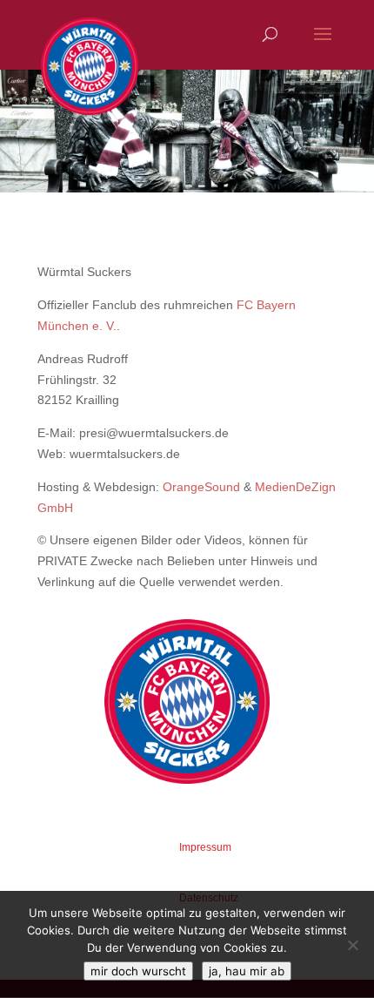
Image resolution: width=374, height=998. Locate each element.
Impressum (205, 847)
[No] (352, 945)
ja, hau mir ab (246, 971)
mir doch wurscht (138, 971)
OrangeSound (201, 487)
